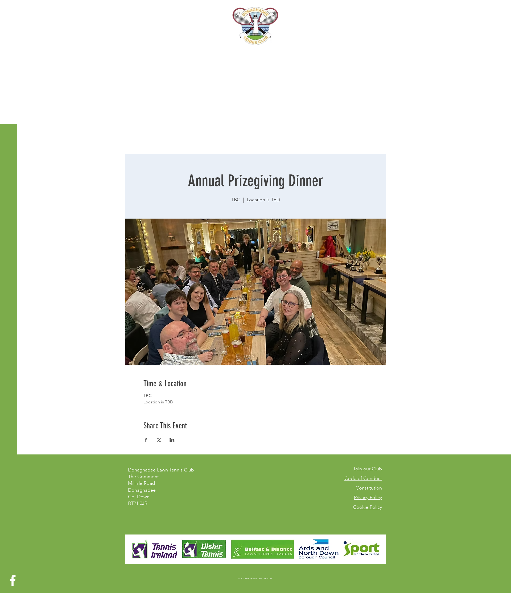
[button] (9, 7)
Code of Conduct (363, 478)
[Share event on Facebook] (146, 440)
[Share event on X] (159, 440)
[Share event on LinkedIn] (172, 440)
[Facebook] (12, 580)
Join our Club (367, 469)
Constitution (369, 488)
